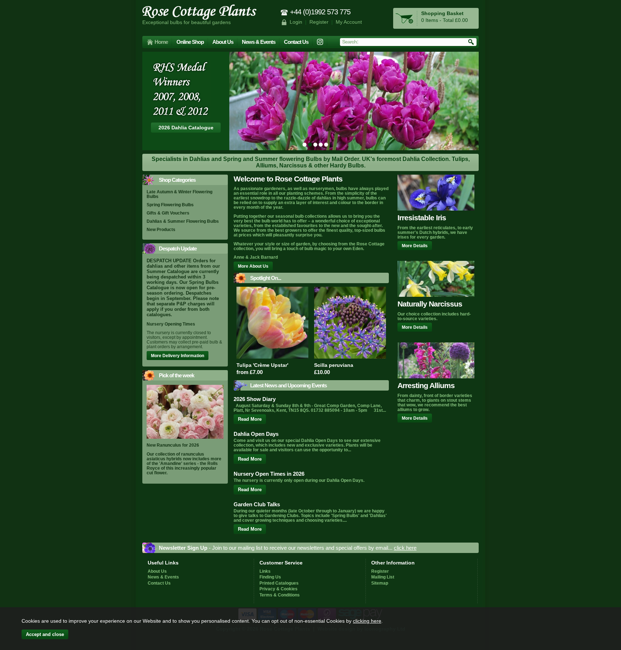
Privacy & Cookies (278, 588)
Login (296, 22)
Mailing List (382, 577)
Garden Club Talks (257, 504)
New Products (161, 229)
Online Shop (190, 42)
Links (265, 571)
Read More (250, 419)
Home (161, 42)
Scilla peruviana (333, 365)
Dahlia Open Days (256, 434)
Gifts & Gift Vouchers (168, 213)
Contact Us (296, 42)
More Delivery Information (177, 355)
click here (405, 548)
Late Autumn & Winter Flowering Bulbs (179, 194)
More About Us (253, 266)
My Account (349, 22)
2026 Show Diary (255, 399)
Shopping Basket (442, 13)
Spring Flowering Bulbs (170, 204)
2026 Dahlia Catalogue (185, 127)
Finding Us (270, 577)
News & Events (258, 42)
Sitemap (379, 583)
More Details (415, 245)
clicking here (367, 621)
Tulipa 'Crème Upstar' (262, 365)
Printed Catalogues (279, 583)
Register (318, 22)
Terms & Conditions (279, 595)
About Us (222, 42)
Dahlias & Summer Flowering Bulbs (183, 221)
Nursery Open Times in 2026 (269, 474)
